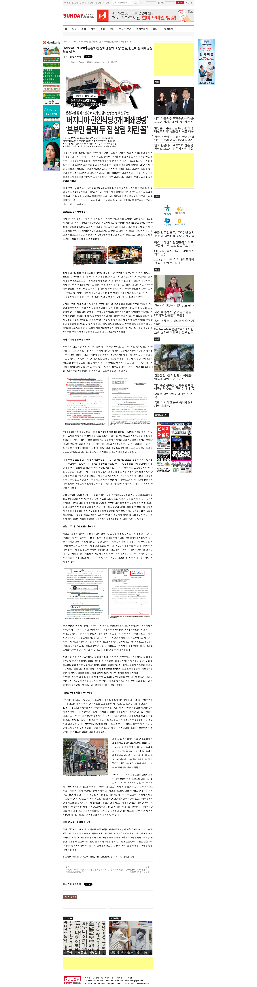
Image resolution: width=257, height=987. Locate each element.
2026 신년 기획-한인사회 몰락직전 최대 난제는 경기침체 (174, 261)
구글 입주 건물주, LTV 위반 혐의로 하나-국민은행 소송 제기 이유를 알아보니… (174, 236)
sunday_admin (98, 62)
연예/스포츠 (125, 29)
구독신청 (105, 3)
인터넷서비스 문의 (86, 3)
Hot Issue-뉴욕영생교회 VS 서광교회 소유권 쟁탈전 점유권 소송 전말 (173, 332)
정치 (74, 29)
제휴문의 (97, 3)
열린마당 (168, 29)
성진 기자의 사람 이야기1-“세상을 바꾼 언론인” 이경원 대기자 (131, 952)
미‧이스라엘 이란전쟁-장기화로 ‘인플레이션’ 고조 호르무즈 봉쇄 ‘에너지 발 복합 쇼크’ (174, 245)
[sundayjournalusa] (78, 15)
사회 (93, 29)
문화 (112, 29)
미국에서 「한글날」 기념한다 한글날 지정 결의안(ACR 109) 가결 (85, 952)
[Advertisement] (111, 963)
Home (65, 42)
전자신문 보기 (161, 414)
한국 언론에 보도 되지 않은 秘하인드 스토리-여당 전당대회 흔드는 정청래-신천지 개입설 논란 (174, 140)
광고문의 (74, 3)
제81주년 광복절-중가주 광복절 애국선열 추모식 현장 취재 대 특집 (174, 388)
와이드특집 (142, 29)
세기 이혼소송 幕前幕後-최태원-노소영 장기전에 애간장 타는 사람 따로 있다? (174, 122)
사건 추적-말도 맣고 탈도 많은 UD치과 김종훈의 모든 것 (173, 314)
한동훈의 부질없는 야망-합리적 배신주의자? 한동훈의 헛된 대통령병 (174, 131)
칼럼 (155, 29)
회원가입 (189, 2)
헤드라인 (113, 62)
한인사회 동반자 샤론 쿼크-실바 (174, 305)
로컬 (102, 29)
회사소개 (66, 3)
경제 (83, 29)
